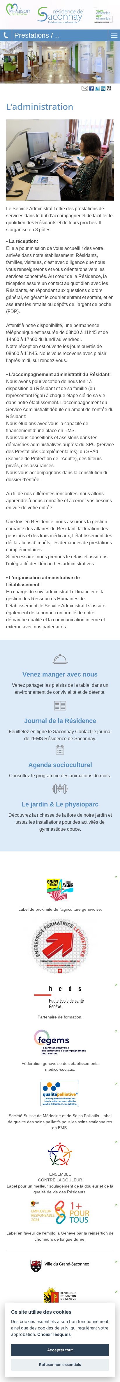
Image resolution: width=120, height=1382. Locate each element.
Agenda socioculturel (60, 765)
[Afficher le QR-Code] (109, 89)
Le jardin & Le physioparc (60, 804)
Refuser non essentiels (60, 1364)
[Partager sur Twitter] (97, 89)
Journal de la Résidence (60, 720)
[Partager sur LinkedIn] (103, 89)
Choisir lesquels (54, 1334)
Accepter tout (60, 1350)
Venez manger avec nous (60, 674)
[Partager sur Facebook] (91, 89)
